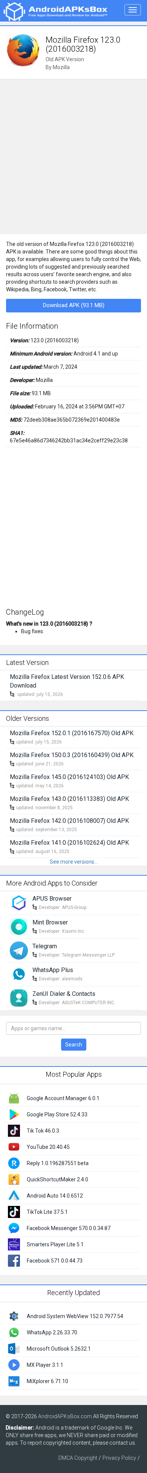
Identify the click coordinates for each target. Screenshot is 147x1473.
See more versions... (74, 862)
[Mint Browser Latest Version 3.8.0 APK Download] (19, 926)
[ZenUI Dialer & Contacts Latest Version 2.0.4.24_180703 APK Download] (19, 998)
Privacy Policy (119, 1458)
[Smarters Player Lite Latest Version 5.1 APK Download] (14, 1244)
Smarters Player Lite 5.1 (55, 1244)
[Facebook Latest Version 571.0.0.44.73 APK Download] (14, 1260)
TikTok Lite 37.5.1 (47, 1212)
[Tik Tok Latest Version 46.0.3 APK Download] (14, 1130)
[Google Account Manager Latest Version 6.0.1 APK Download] (14, 1097)
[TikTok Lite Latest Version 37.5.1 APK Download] (14, 1211)
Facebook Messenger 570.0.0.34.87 (68, 1228)
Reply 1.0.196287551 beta (58, 1163)
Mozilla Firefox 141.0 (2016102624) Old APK (69, 842)
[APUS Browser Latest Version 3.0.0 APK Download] (19, 903)
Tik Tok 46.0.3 (43, 1131)
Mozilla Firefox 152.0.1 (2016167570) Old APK (71, 733)
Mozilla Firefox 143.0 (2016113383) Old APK (69, 798)
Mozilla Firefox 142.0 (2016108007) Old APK (69, 820)
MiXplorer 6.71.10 (47, 1381)
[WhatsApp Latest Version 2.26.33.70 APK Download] (14, 1332)
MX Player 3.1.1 (45, 1365)
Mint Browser (50, 922)
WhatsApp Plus (52, 970)
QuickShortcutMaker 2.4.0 (57, 1179)
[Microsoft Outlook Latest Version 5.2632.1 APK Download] (14, 1348)
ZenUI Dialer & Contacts (63, 993)
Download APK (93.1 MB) (73, 305)
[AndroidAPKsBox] (55, 11)
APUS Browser (52, 898)
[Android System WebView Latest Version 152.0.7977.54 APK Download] (14, 1316)
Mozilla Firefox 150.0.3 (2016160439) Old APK (71, 755)
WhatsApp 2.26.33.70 (52, 1332)
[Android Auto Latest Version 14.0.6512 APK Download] (14, 1195)
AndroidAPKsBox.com (65, 1416)
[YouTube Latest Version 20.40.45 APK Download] (14, 1146)
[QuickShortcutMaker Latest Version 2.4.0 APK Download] (14, 1179)
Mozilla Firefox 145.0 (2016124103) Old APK (69, 777)
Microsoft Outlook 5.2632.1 (59, 1349)
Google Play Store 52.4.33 (57, 1114)
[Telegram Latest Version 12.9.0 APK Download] (19, 950)
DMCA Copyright (77, 1458)
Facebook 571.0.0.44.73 (55, 1261)
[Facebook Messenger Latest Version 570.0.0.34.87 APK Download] (14, 1227)
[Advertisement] (73, 156)
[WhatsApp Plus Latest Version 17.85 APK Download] (19, 974)
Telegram (44, 946)
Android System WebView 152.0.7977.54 (75, 1316)
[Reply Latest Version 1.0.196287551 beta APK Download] (14, 1162)
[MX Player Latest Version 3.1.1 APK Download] (14, 1365)
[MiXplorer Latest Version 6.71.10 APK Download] (14, 1381)
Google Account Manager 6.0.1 (63, 1098)
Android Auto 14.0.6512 (55, 1196)
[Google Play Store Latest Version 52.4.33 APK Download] (14, 1114)
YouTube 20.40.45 (48, 1147)
